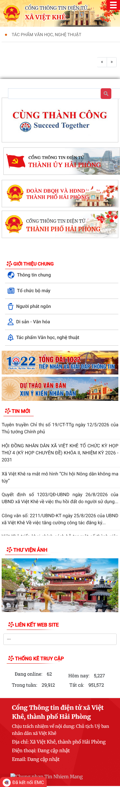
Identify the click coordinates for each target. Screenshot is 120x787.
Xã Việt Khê (45, 17)
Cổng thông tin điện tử (56, 8)
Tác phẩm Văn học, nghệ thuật (46, 34)
